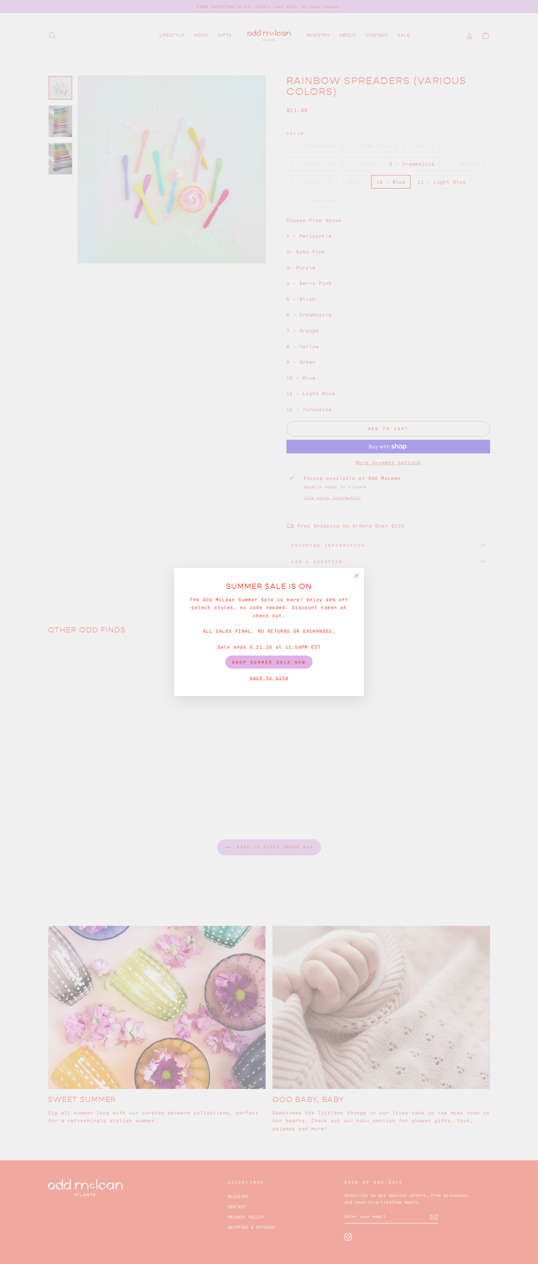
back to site (269, 677)
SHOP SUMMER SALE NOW (269, 662)
